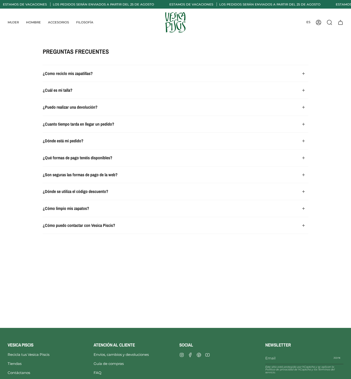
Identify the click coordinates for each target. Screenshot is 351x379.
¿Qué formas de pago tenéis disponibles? (77, 158)
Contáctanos (19, 372)
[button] (13, 22)
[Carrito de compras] (340, 22)
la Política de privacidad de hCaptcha (299, 368)
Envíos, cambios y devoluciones (121, 354)
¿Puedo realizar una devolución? (70, 107)
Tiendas (14, 363)
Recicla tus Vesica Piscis (28, 354)
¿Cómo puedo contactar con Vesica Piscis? (79, 225)
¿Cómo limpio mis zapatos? (66, 208)
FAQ (97, 372)
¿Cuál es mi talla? (57, 90)
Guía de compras (109, 363)
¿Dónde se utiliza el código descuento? (75, 191)
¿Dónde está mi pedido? (63, 141)
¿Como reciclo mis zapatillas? (68, 73)
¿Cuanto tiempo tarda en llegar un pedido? (78, 124)
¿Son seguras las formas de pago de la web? (80, 175)
